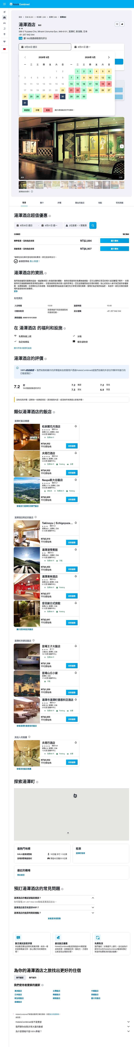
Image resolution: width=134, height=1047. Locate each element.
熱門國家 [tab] (20, 977)
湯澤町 (51, 17)
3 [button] (25, 77)
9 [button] (62, 77)
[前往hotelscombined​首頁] (19, 4)
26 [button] (37, 96)
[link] (28, 506)
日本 (26, 17)
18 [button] (31, 90)
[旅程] (4, 41)
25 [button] (31, 96)
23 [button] (63, 90)
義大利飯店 (95, 998)
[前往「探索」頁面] (4, 34)
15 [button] (56, 83)
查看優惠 (72, 446)
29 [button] (56, 96)
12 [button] (37, 83)
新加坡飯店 (19, 998)
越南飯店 (56, 998)
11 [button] (31, 83)
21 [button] (50, 90)
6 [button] (43, 77)
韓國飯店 (56, 994)
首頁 (20, 17)
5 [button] (37, 77)
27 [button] (44, 96)
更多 (16, 291)
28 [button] (50, 96)
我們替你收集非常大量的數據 (29, 1026)
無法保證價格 (54, 1014)
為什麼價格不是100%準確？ (29, 1031)
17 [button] (25, 90)
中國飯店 (95, 990)
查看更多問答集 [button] (54, 918)
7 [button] (50, 77)
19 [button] (37, 90)
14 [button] (50, 83)
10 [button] (25, 83)
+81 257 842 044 (26, 34)
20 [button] (44, 90)
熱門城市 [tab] (32, 977)
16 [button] (63, 83)
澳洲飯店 (18, 990)
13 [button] (44, 83)
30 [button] (63, 96)
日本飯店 (18, 994)
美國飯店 (95, 994)
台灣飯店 (56, 990)
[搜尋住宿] (4, 17)
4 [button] (31, 77)
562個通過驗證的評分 (37, 38)
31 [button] (25, 102)
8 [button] (56, 77)
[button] (4, 4)
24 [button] (25, 96)
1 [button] (56, 71)
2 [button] (62, 71)
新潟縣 (39, 17)
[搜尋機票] (4, 12)
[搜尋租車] (4, 23)
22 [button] (56, 90)
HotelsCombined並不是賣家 (29, 1021)
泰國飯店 (18, 1001)
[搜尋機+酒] (4, 28)
